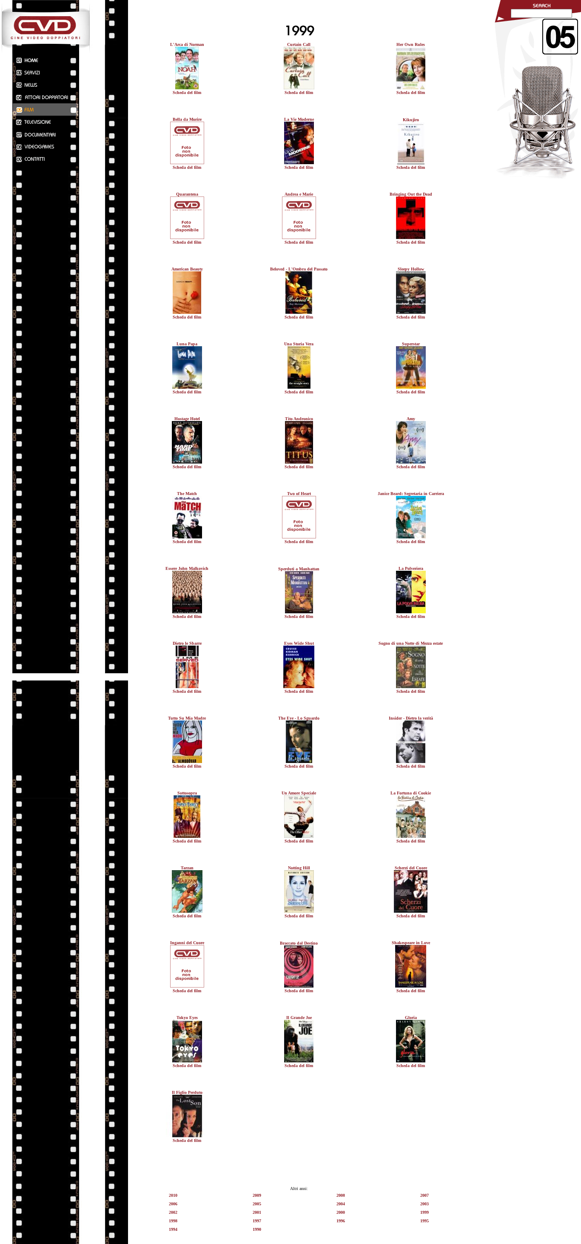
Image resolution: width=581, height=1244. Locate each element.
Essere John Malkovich (186, 568)
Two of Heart (299, 493)
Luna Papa (187, 344)
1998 (173, 1220)
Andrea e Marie (299, 194)
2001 (257, 1212)
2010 (173, 1195)
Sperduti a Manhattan (298, 568)
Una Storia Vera (298, 344)
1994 (173, 1229)
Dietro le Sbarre (187, 643)
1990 (257, 1229)
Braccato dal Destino (299, 943)
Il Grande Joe (299, 1017)
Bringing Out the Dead (411, 194)
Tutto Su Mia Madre (187, 718)
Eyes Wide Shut (299, 643)
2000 (340, 1212)
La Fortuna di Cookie (410, 793)
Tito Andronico (299, 418)
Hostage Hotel (187, 418)
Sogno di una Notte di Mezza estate (411, 643)
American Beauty (187, 269)
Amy (411, 418)
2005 (257, 1203)
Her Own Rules (410, 44)
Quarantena (187, 194)
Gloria (411, 1017)
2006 (173, 1203)
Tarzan (187, 867)
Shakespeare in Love (411, 942)
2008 (340, 1195)
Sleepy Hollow (411, 269)
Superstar (411, 344)
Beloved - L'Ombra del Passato (299, 269)
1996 (340, 1220)
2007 (424, 1195)
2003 (424, 1203)
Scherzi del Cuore (411, 867)
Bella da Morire (187, 119)
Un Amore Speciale (299, 793)
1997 (257, 1220)
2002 (173, 1212)
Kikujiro (411, 119)
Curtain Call (298, 44)
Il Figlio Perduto (187, 1092)
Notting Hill (299, 867)
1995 (424, 1220)
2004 (340, 1203)
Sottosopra (187, 793)
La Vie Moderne (299, 119)
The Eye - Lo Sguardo (298, 718)
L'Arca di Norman (187, 44)
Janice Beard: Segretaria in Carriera (411, 493)
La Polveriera (411, 568)
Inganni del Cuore (187, 942)
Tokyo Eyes (187, 1017)
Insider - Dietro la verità (411, 718)
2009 (257, 1195)
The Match (187, 493)
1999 (424, 1212)
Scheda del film (187, 92)
